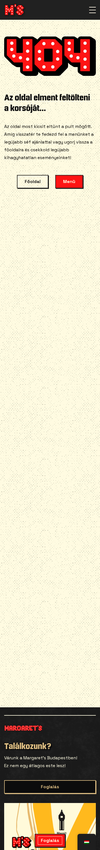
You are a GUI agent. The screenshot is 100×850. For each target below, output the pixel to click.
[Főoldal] (15, 10)
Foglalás (50, 787)
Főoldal (33, 181)
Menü (69, 181)
